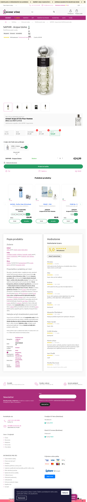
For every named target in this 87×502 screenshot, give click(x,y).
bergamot (18, 265)
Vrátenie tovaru (9, 475)
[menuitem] (7, 18)
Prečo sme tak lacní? (10, 461)
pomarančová (22, 263)
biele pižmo (24, 250)
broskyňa (23, 256)
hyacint (8, 256)
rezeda (30, 254)
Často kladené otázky (8, 5)
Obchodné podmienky (10, 477)
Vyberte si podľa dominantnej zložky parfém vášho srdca (19, 468)
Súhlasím (65, 493)
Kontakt (7, 487)
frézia (8, 258)
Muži (16, 350)
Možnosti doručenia (11, 162)
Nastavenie (21, 498)
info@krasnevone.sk (14, 426)
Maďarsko (7, 442)
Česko (6, 437)
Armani (17, 347)
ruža (28, 256)
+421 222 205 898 (14, 421)
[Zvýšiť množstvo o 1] (62, 158)
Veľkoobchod (8, 480)
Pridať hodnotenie (54, 256)
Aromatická (18, 359)
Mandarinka (18, 356)
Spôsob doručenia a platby (12, 473)
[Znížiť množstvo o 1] (58, 158)
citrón (23, 265)
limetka (9, 263)
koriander (25, 254)
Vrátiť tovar (50, 476)
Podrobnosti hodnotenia (25, 37)
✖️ (82, 500)
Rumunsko (7, 444)
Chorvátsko (8, 447)
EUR (79, 5)
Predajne (7, 463)
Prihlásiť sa (44, 404)
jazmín (8, 265)
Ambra (17, 354)
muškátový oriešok (11, 254)
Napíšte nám (8, 484)
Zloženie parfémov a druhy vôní (13, 465)
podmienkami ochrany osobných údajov (64, 400)
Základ (9, 248)
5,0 (62, 5)
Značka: (38, 37)
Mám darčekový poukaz (11, 470)
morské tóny (14, 256)
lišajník (15, 250)
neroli (31, 263)
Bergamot (18, 352)
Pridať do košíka (43, 166)
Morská (17, 363)
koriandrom (10, 299)
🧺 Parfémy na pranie (14, 500)
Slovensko (7, 440)
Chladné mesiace (17, 365)
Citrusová (18, 358)
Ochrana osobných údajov (11, 482)
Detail (14, 221)
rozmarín (31, 256)
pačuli (19, 250)
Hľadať (54, 12)
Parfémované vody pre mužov (19, 339)
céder (8, 250)
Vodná (17, 361)
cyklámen (19, 254)
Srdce (8, 252)
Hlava (8, 261)
